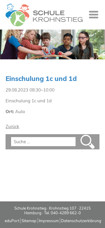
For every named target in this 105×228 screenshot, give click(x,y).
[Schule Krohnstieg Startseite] (44, 15)
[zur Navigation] (93, 14)
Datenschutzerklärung (81, 220)
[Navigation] (93, 14)
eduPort (12, 220)
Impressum (49, 220)
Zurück (12, 126)
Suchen (87, 141)
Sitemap (29, 220)
